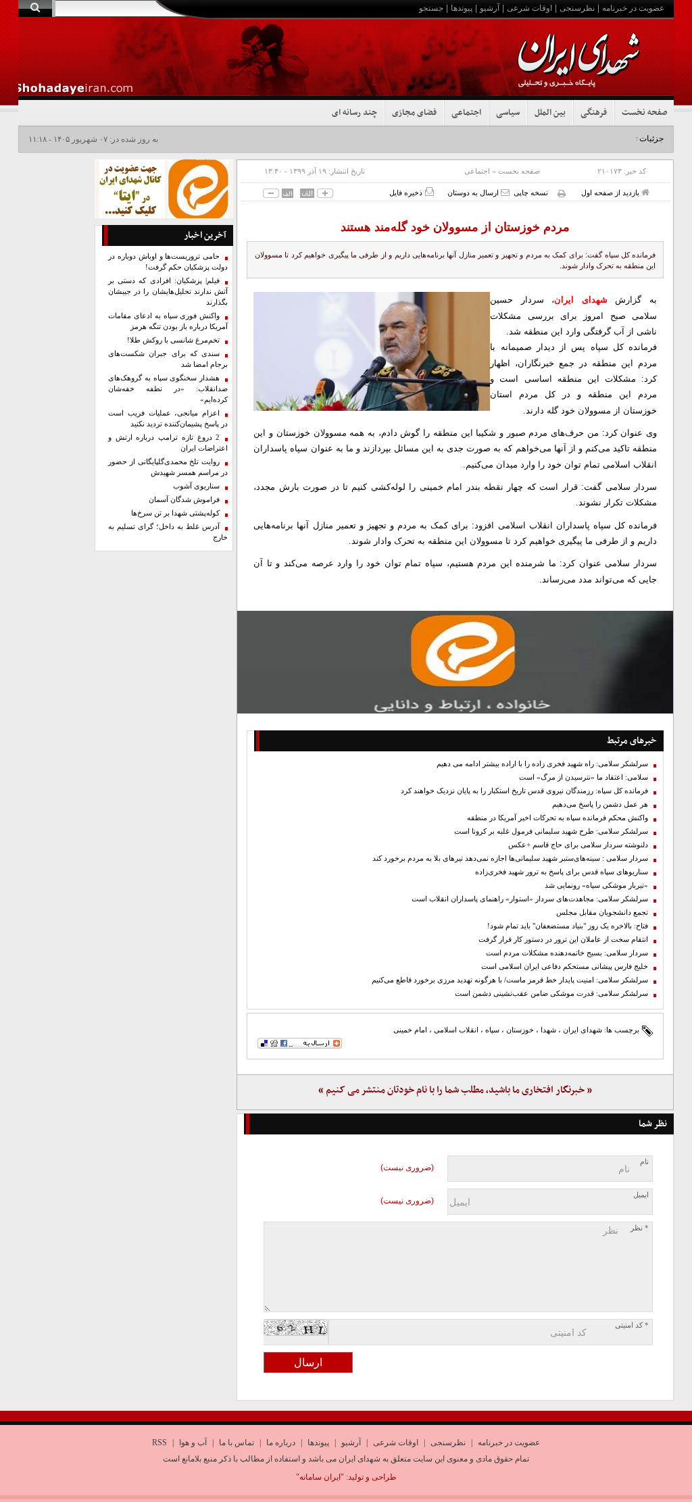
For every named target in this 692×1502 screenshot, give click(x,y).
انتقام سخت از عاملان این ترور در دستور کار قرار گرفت (563, 939)
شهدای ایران (582, 1030)
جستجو (431, 8)
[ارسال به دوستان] (505, 192)
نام (644, 1162)
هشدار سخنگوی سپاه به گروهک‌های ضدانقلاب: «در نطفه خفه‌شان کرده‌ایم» (168, 388)
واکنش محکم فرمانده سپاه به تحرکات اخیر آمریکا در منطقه (557, 818)
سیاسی (508, 112)
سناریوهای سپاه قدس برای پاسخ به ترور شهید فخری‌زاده (561, 872)
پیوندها (461, 8)
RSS (159, 1442)
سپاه (492, 1030)
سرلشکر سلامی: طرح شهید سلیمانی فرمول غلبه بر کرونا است (551, 831)
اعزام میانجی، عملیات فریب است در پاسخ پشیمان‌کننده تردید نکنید (168, 418)
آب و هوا (193, 1442)
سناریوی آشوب (196, 486)
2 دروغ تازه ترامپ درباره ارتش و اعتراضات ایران (168, 443)
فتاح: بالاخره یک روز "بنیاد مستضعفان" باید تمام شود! (567, 926)
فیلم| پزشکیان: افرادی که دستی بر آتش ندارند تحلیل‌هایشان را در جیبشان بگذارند (168, 291)
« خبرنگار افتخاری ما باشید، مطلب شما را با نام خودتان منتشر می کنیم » (455, 1090)
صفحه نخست (644, 112)
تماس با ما (236, 1442)
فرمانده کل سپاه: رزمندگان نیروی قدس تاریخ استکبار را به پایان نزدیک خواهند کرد (524, 791)
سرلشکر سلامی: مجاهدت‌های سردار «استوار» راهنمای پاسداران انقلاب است (530, 899)
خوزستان (520, 1030)
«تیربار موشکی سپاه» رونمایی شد (596, 885)
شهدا (548, 1030)
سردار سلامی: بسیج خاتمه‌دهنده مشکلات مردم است (567, 953)
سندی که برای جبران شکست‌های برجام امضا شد (168, 359)
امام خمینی (410, 1030)
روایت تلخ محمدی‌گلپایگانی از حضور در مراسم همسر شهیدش (168, 467)
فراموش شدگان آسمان (184, 499)
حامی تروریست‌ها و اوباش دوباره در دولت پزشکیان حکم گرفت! (168, 262)
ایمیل (641, 1195)
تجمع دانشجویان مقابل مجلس (602, 912)
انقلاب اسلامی (456, 1030)
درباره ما (280, 1442)
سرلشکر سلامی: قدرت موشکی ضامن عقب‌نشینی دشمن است (551, 993)
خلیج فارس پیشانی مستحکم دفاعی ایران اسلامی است (564, 966)
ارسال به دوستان (474, 193)
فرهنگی (593, 112)
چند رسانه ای (354, 112)
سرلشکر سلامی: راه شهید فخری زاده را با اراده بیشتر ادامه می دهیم (542, 764)
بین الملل (550, 112)
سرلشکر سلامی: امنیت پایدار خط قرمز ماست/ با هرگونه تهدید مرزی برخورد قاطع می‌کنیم (510, 980)
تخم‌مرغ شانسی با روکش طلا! (173, 340)
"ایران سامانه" (320, 1477)
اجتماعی (466, 112)
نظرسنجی (577, 8)
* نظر (640, 1228)
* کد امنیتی (632, 1325)
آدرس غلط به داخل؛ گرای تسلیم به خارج (168, 532)
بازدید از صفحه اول (611, 193)
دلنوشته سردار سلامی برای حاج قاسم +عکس (578, 845)
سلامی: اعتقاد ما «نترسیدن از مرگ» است (583, 777)
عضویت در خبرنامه (633, 8)
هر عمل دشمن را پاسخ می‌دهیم (600, 804)
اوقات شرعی (529, 8)
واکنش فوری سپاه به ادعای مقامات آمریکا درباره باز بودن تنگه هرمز (168, 321)
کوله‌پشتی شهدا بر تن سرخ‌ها (175, 513)
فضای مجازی (414, 112)
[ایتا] (455, 662)
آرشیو (489, 8)
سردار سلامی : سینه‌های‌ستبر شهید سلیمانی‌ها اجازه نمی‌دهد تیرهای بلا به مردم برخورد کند (510, 858)
